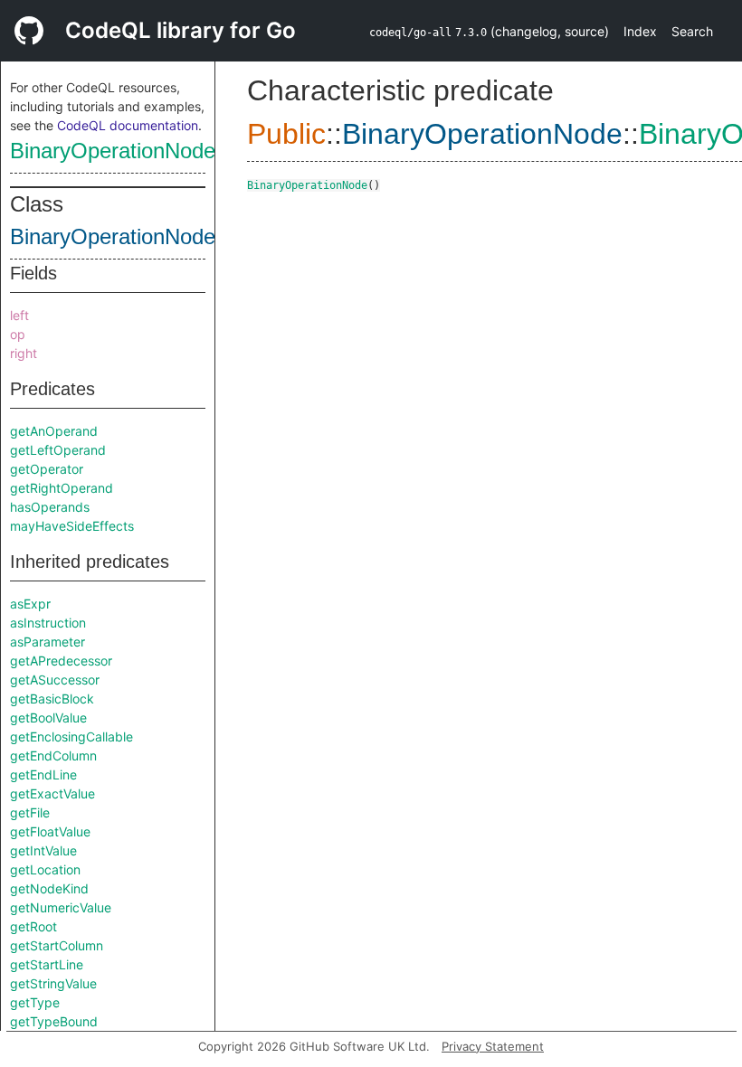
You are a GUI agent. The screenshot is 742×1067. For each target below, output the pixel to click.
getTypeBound (54, 1021)
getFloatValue (50, 831)
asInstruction (48, 622)
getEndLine (43, 774)
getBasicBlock (52, 698)
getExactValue (52, 793)
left (19, 315)
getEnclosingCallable (71, 736)
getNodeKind (49, 888)
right (23, 353)
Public (286, 134)
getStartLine (46, 964)
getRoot (33, 926)
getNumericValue (60, 907)
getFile (30, 812)
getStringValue (53, 983)
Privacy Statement (493, 1046)
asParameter (47, 641)
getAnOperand (54, 431)
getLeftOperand (58, 450)
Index (640, 31)
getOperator (46, 469)
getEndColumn (53, 755)
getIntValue (43, 850)
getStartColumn (56, 945)
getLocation (45, 869)
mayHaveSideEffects (72, 526)
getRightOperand (61, 488)
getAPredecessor (61, 660)
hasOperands (50, 507)
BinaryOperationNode (112, 150)
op (17, 334)
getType (35, 1002)
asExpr (30, 603)
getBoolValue (48, 717)
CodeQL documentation (127, 125)
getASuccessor (55, 679)
